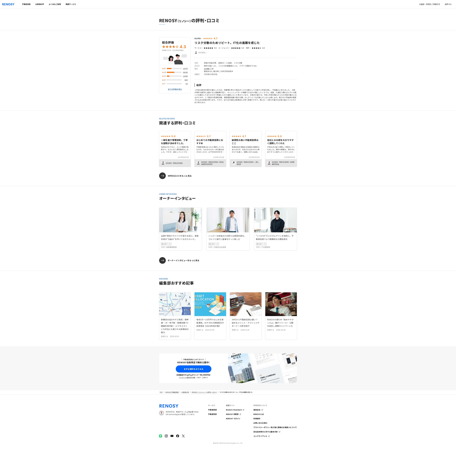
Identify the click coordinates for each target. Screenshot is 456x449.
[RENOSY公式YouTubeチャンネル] (172, 436)
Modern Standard (234, 410)
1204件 (185, 76)
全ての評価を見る (175, 89)
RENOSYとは (258, 414)
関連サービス (71, 4)
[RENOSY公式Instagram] (166, 436)
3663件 (185, 72)
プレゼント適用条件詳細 (187, 377)
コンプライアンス (260, 436)
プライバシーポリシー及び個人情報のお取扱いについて (275, 427)
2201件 (185, 69)
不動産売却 (212, 414)
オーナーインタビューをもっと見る (183, 260)
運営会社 (256, 410)
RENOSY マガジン (233, 418)
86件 (186, 80)
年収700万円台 (284, 162)
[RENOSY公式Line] (160, 436)
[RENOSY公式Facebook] (177, 436)
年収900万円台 (213, 162)
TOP (161, 392)
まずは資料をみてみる (193, 369)
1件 (186, 84)
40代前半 (202, 52)
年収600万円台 (248, 162)
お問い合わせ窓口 (260, 423)
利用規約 (256, 418)
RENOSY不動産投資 (172, 392)
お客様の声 (185, 392)
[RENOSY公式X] (183, 436)
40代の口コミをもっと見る (180, 175)
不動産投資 (212, 410)
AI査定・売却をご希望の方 (429, 4)
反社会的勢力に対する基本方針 (265, 431)
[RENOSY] (179, 406)
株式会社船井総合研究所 (212, 163)
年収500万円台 (178, 163)
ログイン (448, 4)
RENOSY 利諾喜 (232, 414)
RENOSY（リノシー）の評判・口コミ (204, 392)
